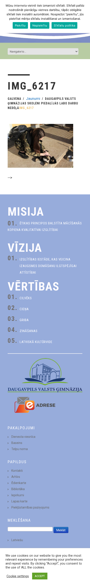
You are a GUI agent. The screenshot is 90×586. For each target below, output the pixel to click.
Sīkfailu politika (64, 25)
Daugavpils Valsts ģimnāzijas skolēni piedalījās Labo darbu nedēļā (43, 103)
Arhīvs (15, 477)
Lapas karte (19, 501)
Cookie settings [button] (18, 576)
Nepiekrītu (39, 25)
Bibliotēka (18, 489)
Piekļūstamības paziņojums (30, 507)
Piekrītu (20, 25)
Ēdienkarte (18, 483)
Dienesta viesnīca (23, 436)
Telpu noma (19, 449)
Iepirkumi (17, 495)
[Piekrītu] (84, 16)
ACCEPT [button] (40, 576)
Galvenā (14, 98)
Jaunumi (33, 98)
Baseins (16, 443)
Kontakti (17, 470)
